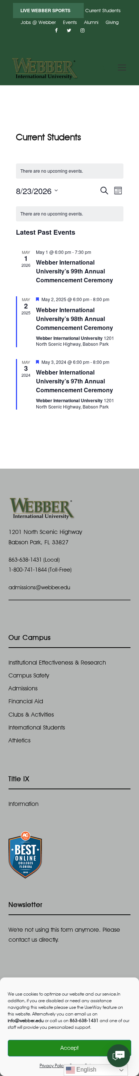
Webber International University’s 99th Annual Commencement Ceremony (74, 271)
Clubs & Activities (31, 714)
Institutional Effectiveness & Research (57, 662)
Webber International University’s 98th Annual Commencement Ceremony (74, 319)
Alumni (91, 22)
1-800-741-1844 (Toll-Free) (40, 569)
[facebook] (56, 30)
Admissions (23, 688)
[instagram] (82, 30)
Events (70, 22)
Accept (69, 1048)
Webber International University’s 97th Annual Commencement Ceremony (74, 381)
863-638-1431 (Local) (34, 559)
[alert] (69, 213)
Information (24, 803)
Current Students (102, 10)
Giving (112, 22)
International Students (37, 727)
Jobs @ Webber (38, 22)
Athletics (19, 740)
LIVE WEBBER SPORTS (45, 10)
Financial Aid (26, 701)
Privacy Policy (53, 1065)
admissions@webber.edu (39, 587)
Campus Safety (29, 675)
